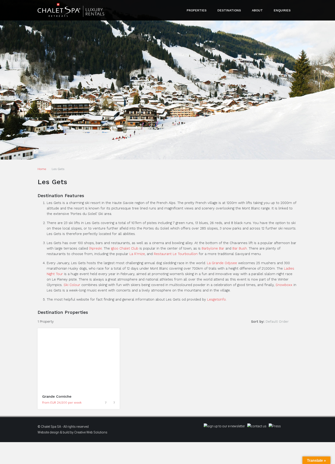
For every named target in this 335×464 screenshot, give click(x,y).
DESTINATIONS (229, 10)
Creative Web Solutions (90, 432)
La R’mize (137, 254)
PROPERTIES (196, 10)
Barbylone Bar (213, 248)
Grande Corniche (57, 396)
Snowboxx (284, 285)
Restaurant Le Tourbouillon (176, 254)
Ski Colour (72, 285)
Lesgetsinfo (216, 299)
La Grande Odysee (222, 263)
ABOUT (257, 10)
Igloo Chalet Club (124, 248)
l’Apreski (95, 248)
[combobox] (281, 321)
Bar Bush (239, 248)
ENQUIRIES (282, 10)
